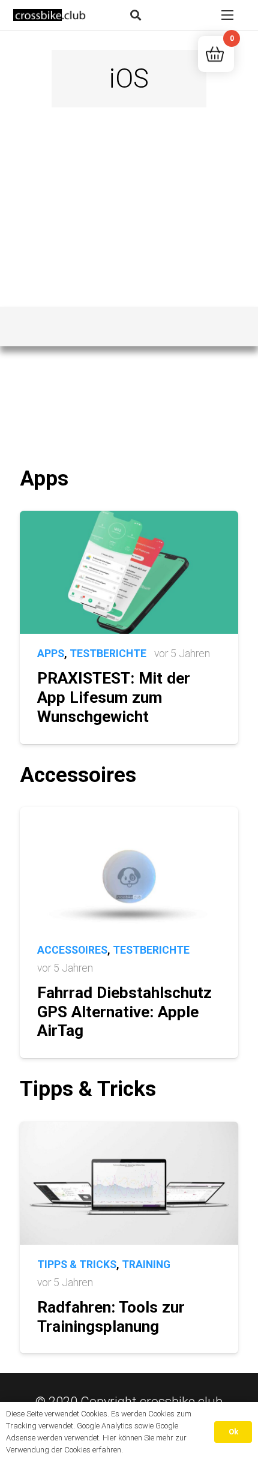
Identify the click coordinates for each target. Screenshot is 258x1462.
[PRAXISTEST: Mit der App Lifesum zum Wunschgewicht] (129, 519)
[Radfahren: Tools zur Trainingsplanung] (129, 1130)
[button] (136, 15)
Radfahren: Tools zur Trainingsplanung (111, 1316)
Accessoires (72, 950)
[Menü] (227, 15)
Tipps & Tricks (76, 1265)
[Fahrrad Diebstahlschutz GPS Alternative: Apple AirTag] (129, 815)
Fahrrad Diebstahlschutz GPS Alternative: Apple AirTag (124, 1011)
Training (146, 1265)
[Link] (50, 15)
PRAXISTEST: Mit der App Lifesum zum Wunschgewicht (113, 697)
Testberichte (108, 654)
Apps (50, 654)
